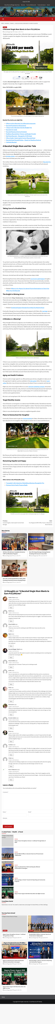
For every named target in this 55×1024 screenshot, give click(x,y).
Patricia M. (11, 704)
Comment (5, 792)
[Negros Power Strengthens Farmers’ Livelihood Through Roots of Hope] (8, 836)
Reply (11, 607)
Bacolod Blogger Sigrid (27, 10)
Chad (9, 758)
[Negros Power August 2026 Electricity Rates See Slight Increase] (8, 892)
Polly (9, 687)
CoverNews (32, 1001)
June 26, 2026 (42, 555)
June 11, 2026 (16, 582)
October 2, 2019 (17, 31)
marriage (44, 311)
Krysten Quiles (12, 718)
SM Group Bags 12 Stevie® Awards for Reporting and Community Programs (40, 961)
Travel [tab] (21, 832)
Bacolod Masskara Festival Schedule (16, 132)
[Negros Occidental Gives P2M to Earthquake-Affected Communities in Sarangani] (8, 866)
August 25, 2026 (16, 990)
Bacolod (16, 852)
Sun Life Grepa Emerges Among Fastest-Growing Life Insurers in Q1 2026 (40, 553)
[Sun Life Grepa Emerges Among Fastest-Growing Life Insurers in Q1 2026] (40, 541)
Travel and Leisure (42, 4)
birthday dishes (10, 156)
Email (30, 812)
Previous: (13, 522)
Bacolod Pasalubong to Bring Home (16, 125)
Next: (40, 522)
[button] (3, 19)
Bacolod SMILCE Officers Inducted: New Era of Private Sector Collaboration (40, 935)
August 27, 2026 (16, 964)
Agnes (10, 634)
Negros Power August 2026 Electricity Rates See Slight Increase (30, 893)
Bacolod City (47, 162)
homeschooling (27, 418)
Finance (4, 27)
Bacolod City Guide (11, 129)
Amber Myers (12, 597)
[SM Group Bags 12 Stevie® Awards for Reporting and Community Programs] (8, 879)
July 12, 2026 (16, 555)
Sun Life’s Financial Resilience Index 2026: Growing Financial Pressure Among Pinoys (14, 579)
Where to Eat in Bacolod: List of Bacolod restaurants (21, 123)
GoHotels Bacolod (11, 142)
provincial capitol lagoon (38, 279)
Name (4, 812)
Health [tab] (14, 832)
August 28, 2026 (43, 937)
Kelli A (10, 611)
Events (48, 4)
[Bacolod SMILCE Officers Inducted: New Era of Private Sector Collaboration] (8, 853)
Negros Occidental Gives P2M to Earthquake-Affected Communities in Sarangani (13, 961)
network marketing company (36, 386)
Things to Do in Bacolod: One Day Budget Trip (19, 127)
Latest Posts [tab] (7, 832)
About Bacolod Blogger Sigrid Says (12, 4)
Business (23, 4)
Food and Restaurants (31, 4)
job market (33, 381)
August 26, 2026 (43, 964)
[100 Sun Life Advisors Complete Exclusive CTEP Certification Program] (14, 541)
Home (3, 997)
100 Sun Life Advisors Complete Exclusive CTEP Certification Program (14, 553)
